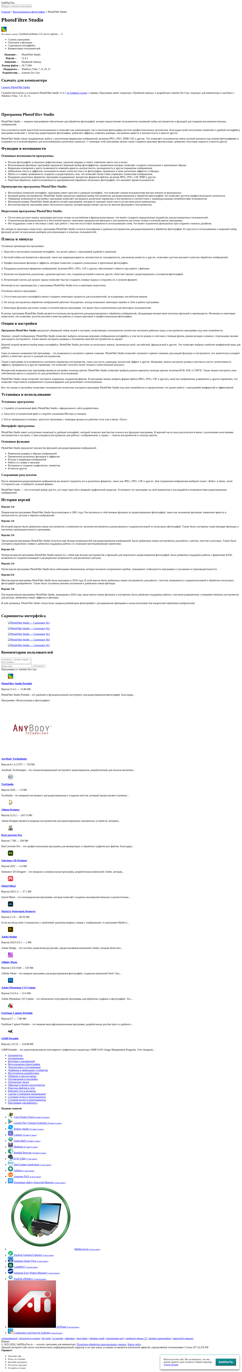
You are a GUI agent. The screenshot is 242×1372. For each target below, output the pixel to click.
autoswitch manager (183, 1338)
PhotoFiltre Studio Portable (16, 683)
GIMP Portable (9, 1038)
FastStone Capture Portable (17, 1013)
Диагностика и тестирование (24, 1067)
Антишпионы (16, 1058)
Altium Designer (10, 809)
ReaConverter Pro (11, 835)
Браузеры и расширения (21, 1061)
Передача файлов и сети (21, 1088)
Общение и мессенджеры (22, 1076)
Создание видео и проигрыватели (27, 1099)
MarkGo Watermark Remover (18, 911)
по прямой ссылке (77, 92)
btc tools (46, 1338)
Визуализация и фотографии (29, 11)
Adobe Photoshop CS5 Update (18, 987)
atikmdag (70, 1338)
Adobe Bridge (9, 936)
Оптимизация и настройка (23, 1079)
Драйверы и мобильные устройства (28, 1070)
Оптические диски (18, 1082)
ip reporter (58, 1338)
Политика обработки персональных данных (101, 1344)
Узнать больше (171, 1364)
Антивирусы (15, 1055)
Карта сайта (134, 1344)
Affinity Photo (9, 962)
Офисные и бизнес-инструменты (26, 1085)
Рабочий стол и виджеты (22, 1091)
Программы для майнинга (22, 1102)
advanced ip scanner (29, 1338)
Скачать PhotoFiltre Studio (15, 87)
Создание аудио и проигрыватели (27, 1096)
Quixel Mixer (8, 886)
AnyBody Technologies (14, 758)
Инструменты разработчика (23, 1073)
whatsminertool (9, 1338)
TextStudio (7, 784)
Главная (5, 11)
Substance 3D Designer (14, 860)
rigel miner (82, 1338)
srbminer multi (96, 1338)
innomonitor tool (114, 1338)
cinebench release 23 (136, 1338)
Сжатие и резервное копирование (27, 1094)
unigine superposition (160, 1338)
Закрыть (225, 1362)
